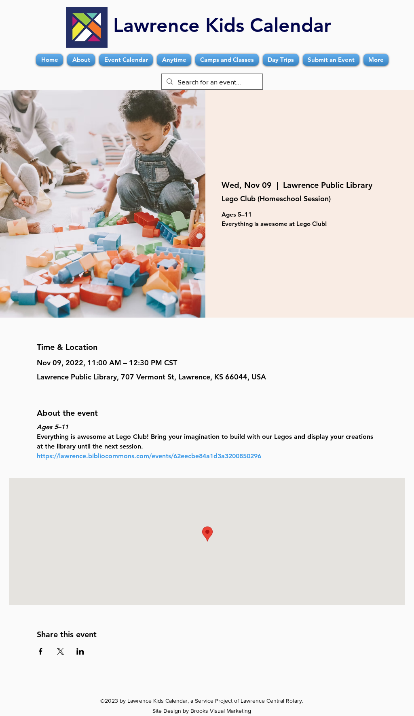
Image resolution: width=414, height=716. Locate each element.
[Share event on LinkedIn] (80, 651)
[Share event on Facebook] (40, 651)
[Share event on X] (60, 651)
